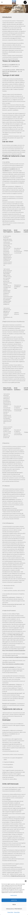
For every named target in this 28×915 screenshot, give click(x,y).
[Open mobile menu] (2, 2)
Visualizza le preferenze (14, 908)
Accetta (14, 900)
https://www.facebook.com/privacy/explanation (13, 650)
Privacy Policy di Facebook (15, 634)
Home (9, 10)
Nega (14, 904)
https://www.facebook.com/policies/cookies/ (13, 664)
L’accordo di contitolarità (8, 667)
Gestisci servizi (13, 895)
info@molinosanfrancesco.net (18, 876)
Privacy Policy (10, 912)
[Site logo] (14, 2)
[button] (25, 881)
